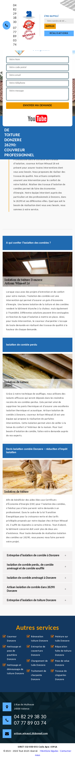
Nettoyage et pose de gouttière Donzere (14, 653)
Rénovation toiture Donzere (39, 638)
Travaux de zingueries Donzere (61, 675)
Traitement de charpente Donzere (38, 675)
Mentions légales (49, 751)
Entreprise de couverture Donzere (38, 650)
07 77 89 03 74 (14, 36)
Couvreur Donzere (12, 638)
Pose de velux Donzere (62, 663)
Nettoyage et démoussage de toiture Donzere (15, 669)
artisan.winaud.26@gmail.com (31, 733)
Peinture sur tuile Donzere (62, 638)
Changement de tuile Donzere (39, 663)
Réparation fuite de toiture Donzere (63, 650)
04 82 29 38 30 (14, 14)
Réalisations (59, 33)
